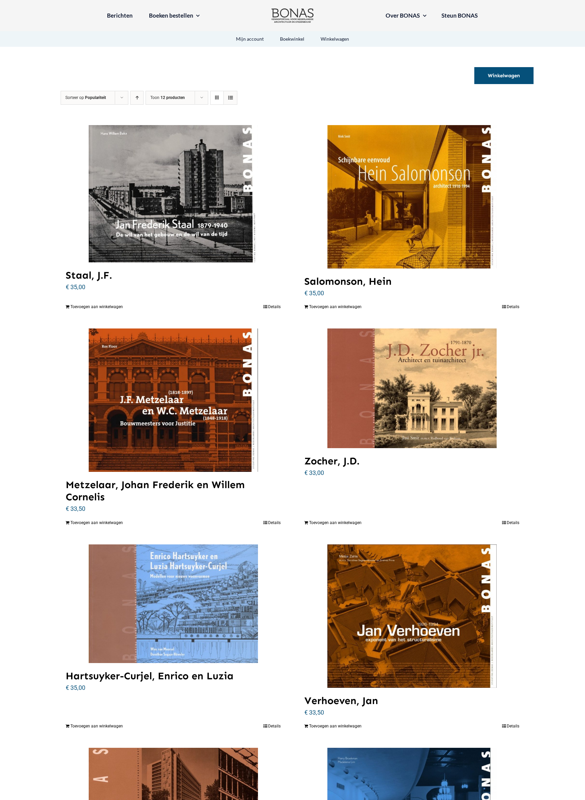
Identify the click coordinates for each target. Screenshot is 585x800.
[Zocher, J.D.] (411, 388)
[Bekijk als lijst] (230, 97)
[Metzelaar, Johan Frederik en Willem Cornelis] (173, 400)
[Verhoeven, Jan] (411, 616)
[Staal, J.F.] (173, 193)
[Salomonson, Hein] (411, 196)
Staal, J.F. (89, 275)
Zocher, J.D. (332, 461)
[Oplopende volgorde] (137, 98)
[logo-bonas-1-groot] (292, 11)
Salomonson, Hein (348, 281)
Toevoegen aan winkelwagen (96, 306)
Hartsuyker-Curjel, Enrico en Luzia (150, 676)
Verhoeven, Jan (341, 701)
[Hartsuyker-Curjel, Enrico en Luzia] (173, 603)
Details (274, 306)
